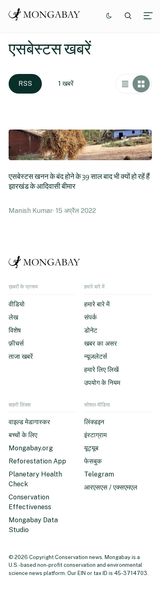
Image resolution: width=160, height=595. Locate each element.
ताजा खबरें (21, 356)
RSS (25, 83)
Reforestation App (37, 461)
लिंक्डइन (94, 422)
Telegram (99, 474)
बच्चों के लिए (23, 435)
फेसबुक (93, 461)
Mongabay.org (31, 448)
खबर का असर (100, 343)
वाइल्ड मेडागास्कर (29, 422)
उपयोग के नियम (102, 383)
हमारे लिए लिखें (101, 370)
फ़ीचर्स (16, 343)
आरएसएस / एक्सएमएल (110, 487)
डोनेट (90, 330)
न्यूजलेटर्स (95, 356)
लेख (13, 317)
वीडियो (17, 304)
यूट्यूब (91, 448)
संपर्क (90, 317)
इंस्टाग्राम (95, 435)
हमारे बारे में (97, 304)
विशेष (15, 330)
